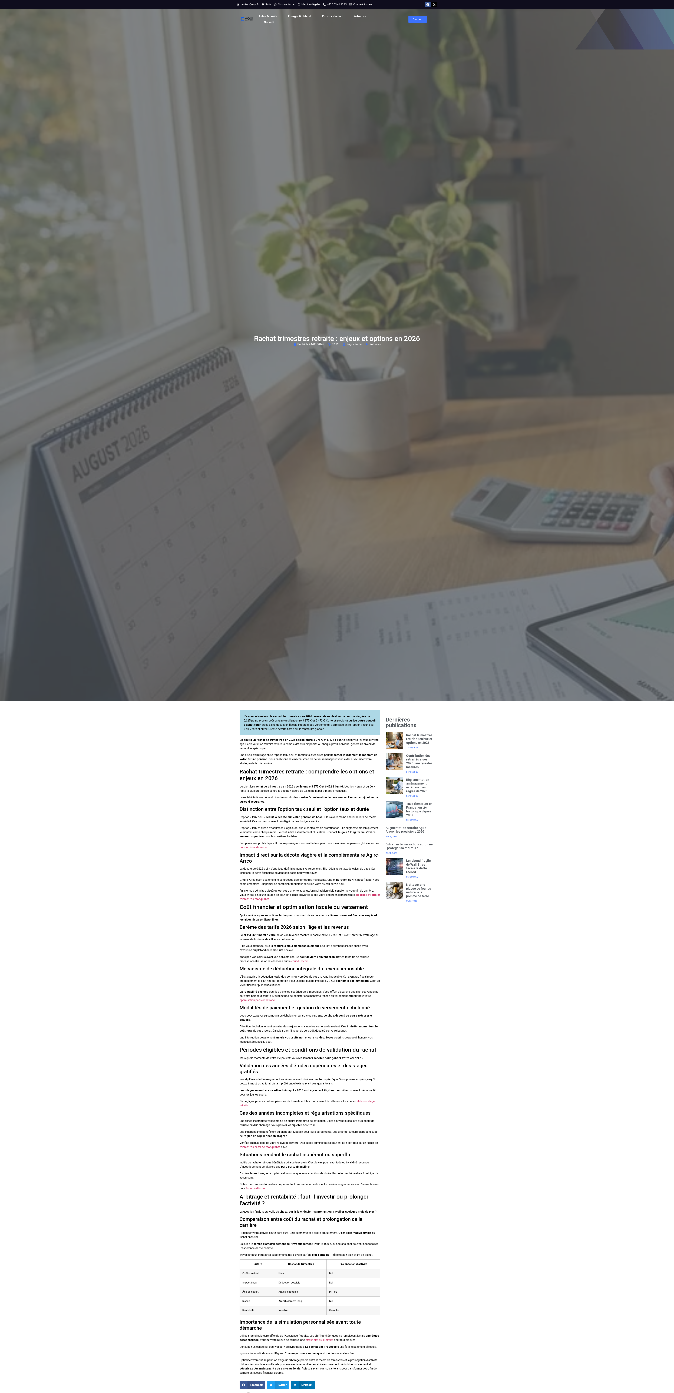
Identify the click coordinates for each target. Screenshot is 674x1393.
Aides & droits (268, 16)
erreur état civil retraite (319, 1340)
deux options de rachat (253, 847)
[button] (252, 1385)
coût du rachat (299, 961)
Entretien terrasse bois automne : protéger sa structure (409, 846)
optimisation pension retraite (257, 1000)
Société (269, 22)
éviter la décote (255, 1188)
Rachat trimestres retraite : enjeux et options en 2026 (419, 739)
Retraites (359, 16)
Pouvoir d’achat (332, 16)
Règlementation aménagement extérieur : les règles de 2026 (417, 785)
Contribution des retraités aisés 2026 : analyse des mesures (419, 761)
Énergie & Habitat (299, 16)
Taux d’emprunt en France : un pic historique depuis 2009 (419, 809)
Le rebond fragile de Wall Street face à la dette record (418, 866)
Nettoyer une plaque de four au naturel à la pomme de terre (418, 890)
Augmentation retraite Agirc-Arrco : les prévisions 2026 (407, 829)
